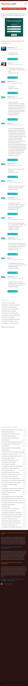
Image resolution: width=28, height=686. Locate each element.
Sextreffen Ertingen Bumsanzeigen (14, 472)
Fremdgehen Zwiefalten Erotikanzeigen (14, 512)
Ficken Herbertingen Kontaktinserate (14, 521)
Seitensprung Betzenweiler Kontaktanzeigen (14, 505)
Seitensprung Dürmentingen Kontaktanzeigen (14, 480)
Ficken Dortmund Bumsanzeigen (10, 313)
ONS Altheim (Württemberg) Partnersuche (14, 442)
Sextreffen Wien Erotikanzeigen (9, 321)
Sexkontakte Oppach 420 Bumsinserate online (12, 41)
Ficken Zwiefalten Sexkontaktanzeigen (14, 516)
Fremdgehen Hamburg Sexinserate (10, 305)
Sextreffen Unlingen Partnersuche (14, 460)
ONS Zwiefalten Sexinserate (14, 510)
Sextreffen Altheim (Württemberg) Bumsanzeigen (14, 439)
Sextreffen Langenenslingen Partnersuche (14, 493)
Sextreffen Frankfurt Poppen (9, 311)
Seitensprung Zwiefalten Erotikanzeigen (14, 514)
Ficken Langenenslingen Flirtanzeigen (14, 491)
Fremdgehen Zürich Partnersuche (10, 323)
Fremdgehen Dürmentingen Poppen (14, 478)
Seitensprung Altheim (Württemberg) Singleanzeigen (14, 449)
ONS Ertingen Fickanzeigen (14, 464)
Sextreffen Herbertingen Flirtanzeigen (14, 523)
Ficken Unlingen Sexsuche (14, 458)
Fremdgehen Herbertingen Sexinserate (14, 527)
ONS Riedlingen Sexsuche (14, 432)
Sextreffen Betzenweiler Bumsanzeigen (14, 499)
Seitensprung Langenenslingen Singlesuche (14, 489)
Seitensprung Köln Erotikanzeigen (10, 309)
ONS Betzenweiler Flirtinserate (12, 500)
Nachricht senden (12, 59)
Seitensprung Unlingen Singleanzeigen (14, 456)
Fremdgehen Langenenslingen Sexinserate (14, 485)
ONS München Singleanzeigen (9, 307)
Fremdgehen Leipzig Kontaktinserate (11, 315)
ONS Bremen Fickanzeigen (8, 317)
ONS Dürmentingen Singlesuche (14, 476)
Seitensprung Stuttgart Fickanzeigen (11, 319)
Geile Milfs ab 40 (14, 684)
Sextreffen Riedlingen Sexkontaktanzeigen (14, 430)
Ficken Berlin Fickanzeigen (8, 303)
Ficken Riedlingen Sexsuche (14, 436)
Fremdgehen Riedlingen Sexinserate (14, 434)
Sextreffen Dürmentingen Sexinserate (14, 474)
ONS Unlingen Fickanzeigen (14, 462)
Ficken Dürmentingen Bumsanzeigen (14, 482)
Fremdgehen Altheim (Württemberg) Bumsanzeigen (14, 445)
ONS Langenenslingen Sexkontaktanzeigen (14, 497)
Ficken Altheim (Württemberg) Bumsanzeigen (14, 452)
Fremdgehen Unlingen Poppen (12, 454)
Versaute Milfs (20, 684)
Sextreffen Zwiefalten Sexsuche (14, 519)
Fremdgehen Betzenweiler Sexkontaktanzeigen (14, 503)
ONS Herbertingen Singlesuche (14, 525)
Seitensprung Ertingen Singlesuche (14, 468)
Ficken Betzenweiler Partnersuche (14, 508)
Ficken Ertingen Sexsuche (12, 470)
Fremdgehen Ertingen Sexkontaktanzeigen (14, 466)
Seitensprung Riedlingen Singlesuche (15, 49)
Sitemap (25, 684)
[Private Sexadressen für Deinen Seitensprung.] (9, 3)
